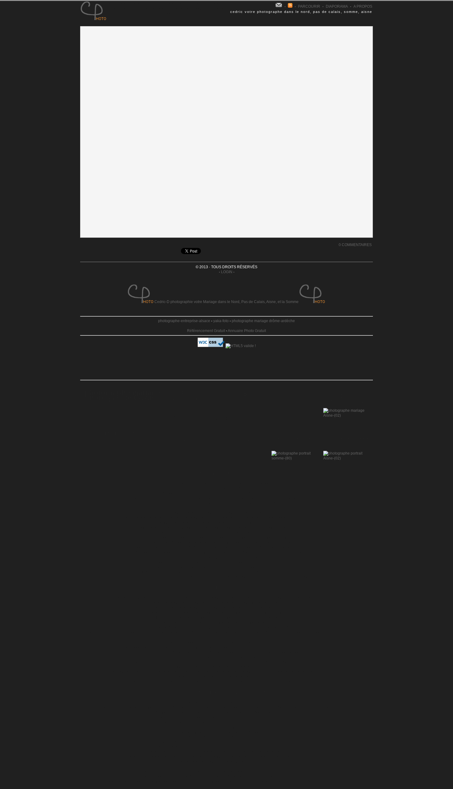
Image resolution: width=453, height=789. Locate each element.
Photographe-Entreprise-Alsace (184, 321)
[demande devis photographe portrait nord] (180, 461)
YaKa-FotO (221, 321)
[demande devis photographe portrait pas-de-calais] (229, 461)
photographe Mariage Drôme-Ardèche (263, 321)
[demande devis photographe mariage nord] (180, 419)
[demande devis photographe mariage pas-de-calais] (229, 421)
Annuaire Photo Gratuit (247, 331)
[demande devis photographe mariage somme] (286, 419)
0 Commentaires (355, 245)
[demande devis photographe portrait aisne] (347, 458)
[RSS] (290, 6)
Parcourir (309, 6)
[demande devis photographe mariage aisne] (347, 415)
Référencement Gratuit (206, 331)
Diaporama (337, 6)
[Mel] (278, 5)
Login (226, 272)
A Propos (362, 6)
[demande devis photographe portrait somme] (296, 458)
